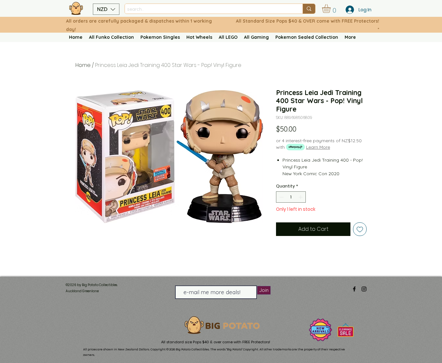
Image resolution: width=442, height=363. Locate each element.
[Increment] (301, 197)
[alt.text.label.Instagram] (364, 289)
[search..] (309, 9)
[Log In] (348, 10)
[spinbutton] (291, 197)
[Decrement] (281, 197)
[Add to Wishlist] (360, 229)
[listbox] (106, 9)
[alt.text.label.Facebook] (354, 289)
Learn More (318, 147)
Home (83, 65)
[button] (106, 9)
